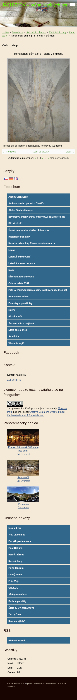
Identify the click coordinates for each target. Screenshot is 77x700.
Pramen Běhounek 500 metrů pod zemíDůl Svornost (23, 450)
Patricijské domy (57, 32)
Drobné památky (17, 601)
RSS (30, 683)
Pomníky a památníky (20, 303)
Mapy (11, 270)
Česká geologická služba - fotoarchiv (28, 230)
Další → (70, 151)
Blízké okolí (14, 223)
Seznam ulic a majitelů (21, 323)
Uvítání (5, 32)
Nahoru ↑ (11, 686)
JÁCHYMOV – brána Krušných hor (35, 5)
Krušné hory (15, 561)
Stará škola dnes (17, 330)
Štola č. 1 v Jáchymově (21, 607)
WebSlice (38, 683)
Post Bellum (15, 548)
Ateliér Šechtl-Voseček (20, 210)
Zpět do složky (41, 151)
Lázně (11, 250)
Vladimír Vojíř (16, 343)
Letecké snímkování (19, 256)
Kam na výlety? (16, 621)
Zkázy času (14, 614)
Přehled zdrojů (16, 640)
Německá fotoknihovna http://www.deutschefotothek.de (25, 277)
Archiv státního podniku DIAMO (26, 203)
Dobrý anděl (15, 574)
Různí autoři (15, 316)
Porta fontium (16, 568)
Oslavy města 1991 (18, 283)
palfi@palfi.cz (14, 380)
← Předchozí (9, 151)
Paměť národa (16, 554)
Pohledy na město (18, 296)
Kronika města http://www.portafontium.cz (31, 243)
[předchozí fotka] (8, 100)
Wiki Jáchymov (16, 534)
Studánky (13, 336)
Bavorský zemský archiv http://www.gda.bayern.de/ (36, 216)
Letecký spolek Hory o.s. (22, 263)
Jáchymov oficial (17, 594)
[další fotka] (69, 100)
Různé (11, 310)
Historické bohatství (36, 32)
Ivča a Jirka (14, 528)
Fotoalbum (17, 32)
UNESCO (13, 588)
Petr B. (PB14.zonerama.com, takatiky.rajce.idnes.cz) (37, 290)
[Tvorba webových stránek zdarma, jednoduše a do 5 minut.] (26, 684)
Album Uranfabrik (18, 196)
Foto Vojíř (13, 581)
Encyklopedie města (19, 541)
